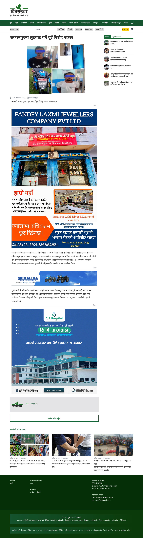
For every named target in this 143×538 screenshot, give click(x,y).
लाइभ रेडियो (99, 29)
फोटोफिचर (61, 29)
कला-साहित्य (85, 23)
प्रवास (64, 23)
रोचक (126, 23)
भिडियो (70, 29)
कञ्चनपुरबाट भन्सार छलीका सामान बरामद (27, 461)
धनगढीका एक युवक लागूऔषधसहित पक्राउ (117, 51)
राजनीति (24, 23)
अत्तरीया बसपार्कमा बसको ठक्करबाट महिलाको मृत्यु (118, 59)
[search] (132, 29)
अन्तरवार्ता (79, 29)
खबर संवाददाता (31, 404)
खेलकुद (95, 23)
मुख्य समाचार (117, 37)
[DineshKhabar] (19, 9)
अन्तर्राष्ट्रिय (104, 23)
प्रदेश (16, 23)
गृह (11, 23)
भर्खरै (107, 37)
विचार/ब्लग (88, 29)
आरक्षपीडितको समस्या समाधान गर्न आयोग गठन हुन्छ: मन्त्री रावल (121, 75)
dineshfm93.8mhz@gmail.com (63, 530)
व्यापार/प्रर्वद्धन (116, 23)
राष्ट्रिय (32, 23)
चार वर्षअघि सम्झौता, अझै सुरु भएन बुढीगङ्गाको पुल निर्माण (121, 83)
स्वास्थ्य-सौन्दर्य (73, 23)
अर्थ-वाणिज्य (41, 23)
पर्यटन (57, 23)
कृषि (50, 23)
